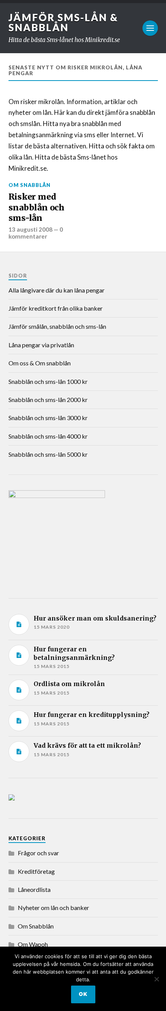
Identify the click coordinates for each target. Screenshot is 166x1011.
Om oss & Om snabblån (39, 363)
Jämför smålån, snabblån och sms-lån (57, 326)
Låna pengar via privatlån (41, 344)
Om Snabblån (29, 185)
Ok (83, 994)
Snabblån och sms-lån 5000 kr (48, 454)
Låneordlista (34, 889)
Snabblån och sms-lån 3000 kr (48, 417)
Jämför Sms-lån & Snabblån (63, 22)
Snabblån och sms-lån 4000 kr (48, 436)
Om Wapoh (33, 944)
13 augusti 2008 (30, 229)
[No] (156, 979)
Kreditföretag (36, 871)
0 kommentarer (35, 233)
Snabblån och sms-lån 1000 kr (48, 381)
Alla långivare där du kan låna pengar (56, 290)
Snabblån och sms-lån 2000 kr (48, 399)
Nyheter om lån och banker (53, 907)
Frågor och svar (38, 852)
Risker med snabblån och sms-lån (36, 207)
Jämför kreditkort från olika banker (55, 308)
